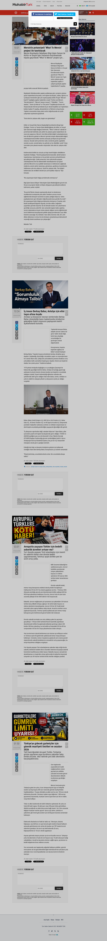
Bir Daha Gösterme (36, 24)
